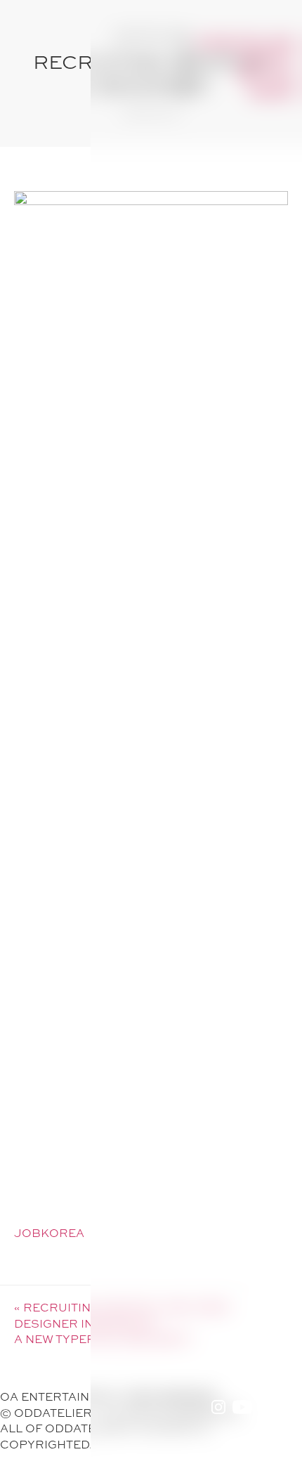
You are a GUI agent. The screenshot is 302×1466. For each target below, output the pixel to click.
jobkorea (49, 1233)
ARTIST (266, 58)
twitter (288, 1405)
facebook (267, 1405)
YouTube (242, 1405)
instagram (218, 1405)
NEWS (272, 92)
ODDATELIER (245, 41)
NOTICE (266, 75)
